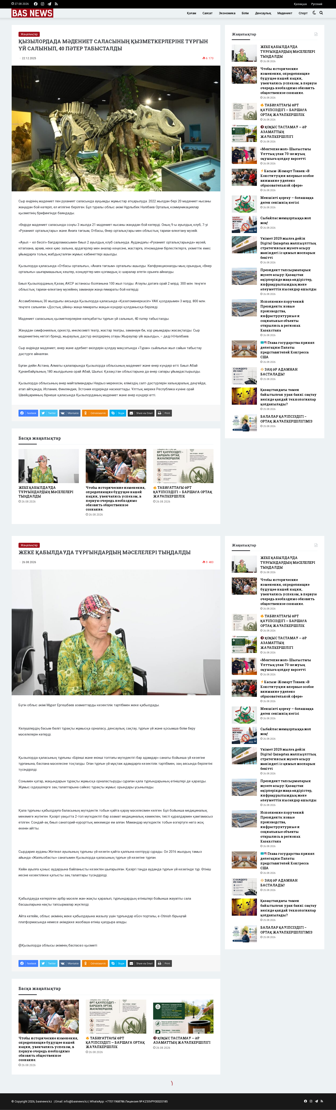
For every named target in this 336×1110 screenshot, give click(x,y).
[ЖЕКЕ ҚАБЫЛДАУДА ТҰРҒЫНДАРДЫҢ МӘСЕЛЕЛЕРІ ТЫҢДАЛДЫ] (49, 466)
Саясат (208, 13)
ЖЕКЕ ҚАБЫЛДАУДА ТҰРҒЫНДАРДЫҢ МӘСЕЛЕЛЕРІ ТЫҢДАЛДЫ (46, 491)
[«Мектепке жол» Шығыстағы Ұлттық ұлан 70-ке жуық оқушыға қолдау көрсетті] (244, 155)
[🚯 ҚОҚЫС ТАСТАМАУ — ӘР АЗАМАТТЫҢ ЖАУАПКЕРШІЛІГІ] (244, 133)
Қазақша (300, 4)
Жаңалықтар (29, 34)
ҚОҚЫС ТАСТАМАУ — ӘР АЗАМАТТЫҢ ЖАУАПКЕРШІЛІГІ (283, 132)
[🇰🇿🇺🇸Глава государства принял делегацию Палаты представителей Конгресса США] (244, 349)
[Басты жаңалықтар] (32, 13)
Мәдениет (284, 13)
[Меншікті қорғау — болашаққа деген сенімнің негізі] (244, 204)
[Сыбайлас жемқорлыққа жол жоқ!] (244, 224)
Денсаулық (263, 13)
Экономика (227, 13)
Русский (316, 4)
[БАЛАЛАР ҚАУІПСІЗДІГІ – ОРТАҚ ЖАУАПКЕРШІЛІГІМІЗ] (244, 422)
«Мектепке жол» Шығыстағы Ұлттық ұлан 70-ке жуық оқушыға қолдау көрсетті (285, 154)
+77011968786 (115, 1101)
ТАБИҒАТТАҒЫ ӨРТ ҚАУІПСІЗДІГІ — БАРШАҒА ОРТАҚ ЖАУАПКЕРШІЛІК (182, 491)
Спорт (303, 13)
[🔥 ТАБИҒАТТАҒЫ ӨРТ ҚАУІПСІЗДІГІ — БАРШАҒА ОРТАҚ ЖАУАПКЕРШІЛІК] (183, 466)
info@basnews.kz (76, 1101)
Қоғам (191, 13)
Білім (245, 13)
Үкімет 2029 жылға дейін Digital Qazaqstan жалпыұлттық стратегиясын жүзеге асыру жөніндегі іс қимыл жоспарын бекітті (288, 248)
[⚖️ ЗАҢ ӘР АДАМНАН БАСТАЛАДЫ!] (244, 375)
